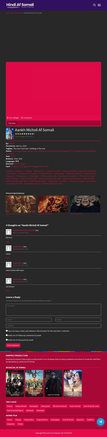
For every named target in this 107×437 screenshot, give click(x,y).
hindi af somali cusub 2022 (50, 178)
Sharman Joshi (43, 166)
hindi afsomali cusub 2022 (17, 181)
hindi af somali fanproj (72, 178)
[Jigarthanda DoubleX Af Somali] (21, 204)
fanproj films (12, 173)
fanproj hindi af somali (28, 173)
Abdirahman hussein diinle (24, 230)
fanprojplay (34, 176)
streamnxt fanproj (33, 183)
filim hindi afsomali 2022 (68, 176)
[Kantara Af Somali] (53, 204)
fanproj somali (90, 173)
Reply (7, 242)
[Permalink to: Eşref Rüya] (15, 383)
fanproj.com (22, 176)
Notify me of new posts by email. (21, 340)
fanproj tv (11, 176)
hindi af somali (12, 178)
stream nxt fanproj (77, 181)
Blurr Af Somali (76, 214)
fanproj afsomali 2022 (87, 171)
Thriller (20, 424)
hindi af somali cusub (29, 178)
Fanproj (29, 151)
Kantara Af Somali (45, 214)
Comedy (16, 151)
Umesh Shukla (19, 164)
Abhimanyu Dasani (18, 166)
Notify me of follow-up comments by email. (24, 335)
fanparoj (20, 171)
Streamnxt (10, 153)
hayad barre (18, 246)
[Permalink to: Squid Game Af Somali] (34, 383)
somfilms (63, 181)
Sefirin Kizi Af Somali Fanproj (73, 394)
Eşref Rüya (15, 395)
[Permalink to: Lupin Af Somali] (53, 383)
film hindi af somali (88, 176)
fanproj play (59, 173)
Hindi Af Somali (72, 151)
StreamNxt (92, 181)
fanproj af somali (54, 171)
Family (22, 151)
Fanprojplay (61, 151)
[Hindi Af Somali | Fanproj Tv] (20, 5)
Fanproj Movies (50, 151)
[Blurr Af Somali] (85, 204)
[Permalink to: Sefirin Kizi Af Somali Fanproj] (73, 383)
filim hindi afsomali (49, 176)
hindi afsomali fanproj (38, 181)
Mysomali (82, 151)
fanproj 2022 (39, 171)
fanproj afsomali (70, 171)
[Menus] (99, 5)
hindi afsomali (89, 178)
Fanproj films (38, 151)
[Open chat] (100, 422)
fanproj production (74, 173)
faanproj (10, 171)
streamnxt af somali (15, 183)
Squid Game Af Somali (34, 394)
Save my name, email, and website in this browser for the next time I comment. (38, 331)
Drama (9, 420)
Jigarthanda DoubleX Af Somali (18, 214)
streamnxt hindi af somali (52, 183)
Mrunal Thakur (31, 166)
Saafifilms (91, 151)
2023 (13, 156)
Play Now (12, 123)
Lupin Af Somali (53, 395)
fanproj (29, 171)
